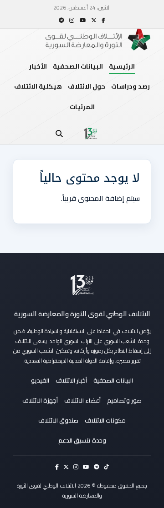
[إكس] (94, 20)
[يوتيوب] (83, 20)
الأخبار (38, 66)
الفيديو (40, 380)
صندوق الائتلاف (58, 420)
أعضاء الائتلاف (82, 400)
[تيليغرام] (61, 20)
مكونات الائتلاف (105, 420)
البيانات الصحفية (78, 66)
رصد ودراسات (130, 86)
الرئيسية (122, 66)
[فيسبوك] (103, 20)
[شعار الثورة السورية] (91, 133)
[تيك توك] (106, 467)
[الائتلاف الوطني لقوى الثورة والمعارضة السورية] (82, 285)
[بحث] (59, 133)
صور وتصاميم (124, 400)
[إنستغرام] (71, 20)
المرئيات (82, 107)
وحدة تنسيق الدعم (82, 440)
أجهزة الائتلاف (40, 400)
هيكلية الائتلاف (38, 86)
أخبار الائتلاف (71, 380)
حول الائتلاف (86, 86)
